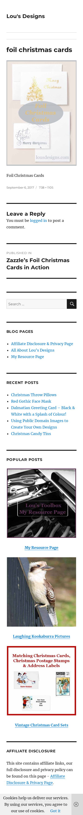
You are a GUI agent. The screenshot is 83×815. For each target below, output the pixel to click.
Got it (55, 811)
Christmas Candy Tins (31, 433)
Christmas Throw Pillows (33, 394)
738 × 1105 (46, 187)
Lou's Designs (25, 16)
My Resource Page (27, 356)
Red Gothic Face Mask (31, 401)
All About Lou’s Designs (32, 350)
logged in (38, 220)
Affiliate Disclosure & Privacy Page (42, 343)
